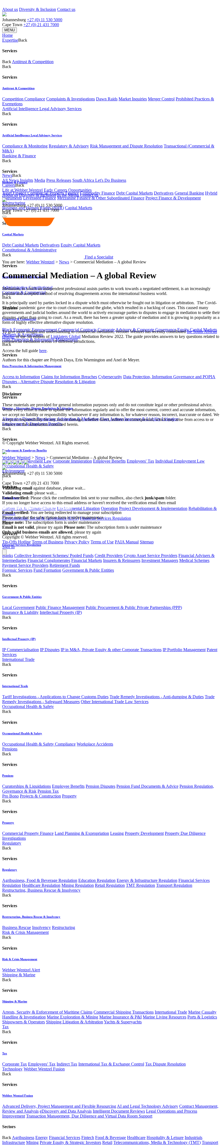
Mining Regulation (77, 885)
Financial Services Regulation (105, 518)
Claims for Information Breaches (69, 376)
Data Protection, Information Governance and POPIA (169, 376)
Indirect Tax (67, 1064)
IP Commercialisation (20, 649)
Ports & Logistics (202, 1017)
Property (69, 796)
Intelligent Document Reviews (119, 1111)
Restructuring (63, 927)
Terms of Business (47, 542)
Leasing (117, 833)
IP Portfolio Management (184, 649)
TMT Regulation (140, 885)
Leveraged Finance (39, 198)
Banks (7, 555)
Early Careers (55, 190)
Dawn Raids (106, 99)
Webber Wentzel (40, 262)
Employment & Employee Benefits (24, 450)
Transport (210, 1142)
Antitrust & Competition (33, 61)
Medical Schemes (194, 560)
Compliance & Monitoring (25, 146)
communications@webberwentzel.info (37, 507)
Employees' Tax (140, 461)
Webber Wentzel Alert (21, 970)
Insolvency (41, 927)
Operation (109, 508)
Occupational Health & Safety (28, 706)
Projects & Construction (40, 796)
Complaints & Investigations (70, 99)
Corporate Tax (14, 1064)
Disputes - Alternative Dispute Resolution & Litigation (48, 381)
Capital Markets (78, 207)
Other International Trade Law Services (114, 701)
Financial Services (64, 1137)
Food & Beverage (110, 1137)
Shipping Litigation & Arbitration (74, 1022)
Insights (26, 180)
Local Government (18, 607)
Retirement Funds (64, 565)
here (43, 350)
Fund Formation (47, 570)
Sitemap (147, 542)
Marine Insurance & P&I (120, 1017)
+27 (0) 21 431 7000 (41, 24)
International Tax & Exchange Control (111, 1064)
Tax (5, 1026)
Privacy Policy (76, 542)
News (64, 262)
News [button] (7, 175)
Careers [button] (8, 185)
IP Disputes (50, 649)
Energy (41, 1137)
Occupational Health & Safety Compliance (39, 744)
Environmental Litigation (78, 508)
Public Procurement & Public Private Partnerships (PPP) (134, 607)
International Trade (18, 659)
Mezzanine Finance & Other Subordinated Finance (100, 198)
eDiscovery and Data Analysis (66, 1111)
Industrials (193, 1137)
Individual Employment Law (180, 461)
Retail (107, 1142)
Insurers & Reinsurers (121, 560)
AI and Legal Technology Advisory (147, 1106)
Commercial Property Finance (28, 833)
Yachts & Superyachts (123, 1022)
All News (10, 180)
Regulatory (11, 843)
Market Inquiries (133, 99)
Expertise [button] (10, 40)
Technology (12, 1069)
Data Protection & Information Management (31, 366)
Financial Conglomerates (48, 560)
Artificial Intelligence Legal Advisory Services (42, 108)
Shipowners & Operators (23, 1022)
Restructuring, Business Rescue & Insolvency (41, 890)
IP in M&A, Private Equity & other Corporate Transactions (111, 649)
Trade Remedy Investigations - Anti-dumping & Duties (157, 696)
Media (39, 180)
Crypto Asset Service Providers (150, 555)
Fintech (87, 1137)
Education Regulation (97, 880)
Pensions (9, 749)
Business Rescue (16, 927)
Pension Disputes (100, 786)
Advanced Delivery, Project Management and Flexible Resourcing (59, 1106)
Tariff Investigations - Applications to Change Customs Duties (55, 696)
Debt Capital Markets (134, 193)
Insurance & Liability (20, 612)
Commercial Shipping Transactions (124, 1012)
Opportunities (80, 190)
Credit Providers (109, 555)
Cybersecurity (110, 376)
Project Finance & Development (173, 198)
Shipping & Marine (18, 974)
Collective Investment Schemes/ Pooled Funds (54, 555)
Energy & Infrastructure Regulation (147, 880)
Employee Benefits (109, 461)
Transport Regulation (174, 885)
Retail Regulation (110, 885)
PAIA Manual (127, 542)
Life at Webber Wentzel (22, 190)
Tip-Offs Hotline (16, 542)
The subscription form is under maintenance (113, 527)
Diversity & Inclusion (37, 9)
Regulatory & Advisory (69, 146)
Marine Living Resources (164, 1017)
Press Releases (58, 180)
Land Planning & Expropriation (82, 833)
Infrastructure (13, 1142)
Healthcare (136, 1137)
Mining (32, 1142)
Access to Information (21, 376)
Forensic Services (17, 570)
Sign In (8, 546)
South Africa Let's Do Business (99, 180)
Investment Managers (159, 560)
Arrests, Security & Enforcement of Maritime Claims (47, 1012)
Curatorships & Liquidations (26, 786)
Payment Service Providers (25, 565)
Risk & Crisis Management (25, 932)
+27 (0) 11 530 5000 (44, 19)
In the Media (68, 195)
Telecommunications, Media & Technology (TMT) (157, 1142)
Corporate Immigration (72, 461)
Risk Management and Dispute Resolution (126, 146)
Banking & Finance (19, 155)
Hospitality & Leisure (165, 1137)
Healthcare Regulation (41, 885)
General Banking (189, 193)
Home (7, 35)
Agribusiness (23, 1137)
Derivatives (164, 193)
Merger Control (161, 99)
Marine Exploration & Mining (72, 1017)
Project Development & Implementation (153, 508)
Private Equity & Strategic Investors (70, 1142)
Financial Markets (86, 560)
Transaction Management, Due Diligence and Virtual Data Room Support (89, 1116)
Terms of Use (102, 542)
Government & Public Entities (88, 570)
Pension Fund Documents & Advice (147, 786)
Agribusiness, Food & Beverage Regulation (39, 880)
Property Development (144, 833)
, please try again (32, 527)
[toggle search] (4, 216)
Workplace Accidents (95, 744)
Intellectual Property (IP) (61, 612)
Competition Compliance (23, 99)
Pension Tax (48, 791)
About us (10, 9)
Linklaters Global (65, 336)
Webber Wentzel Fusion (44, 1069)
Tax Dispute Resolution (165, 1064)
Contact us (66, 9)
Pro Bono (10, 796)
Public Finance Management (60, 607)
